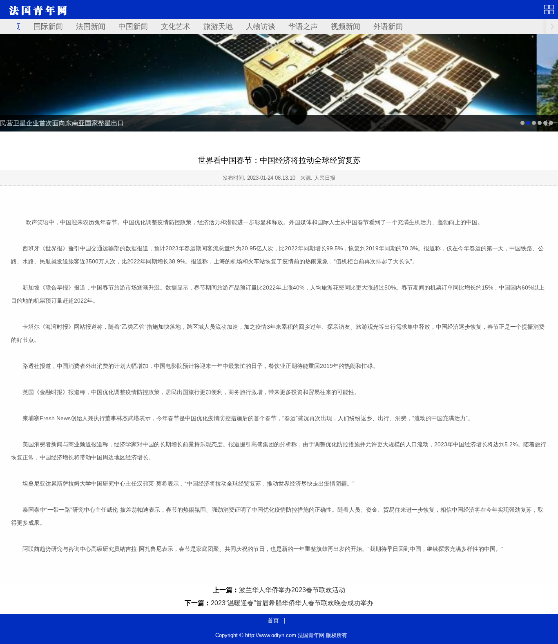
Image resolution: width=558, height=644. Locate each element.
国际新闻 (48, 26)
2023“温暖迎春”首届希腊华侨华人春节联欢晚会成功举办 (292, 602)
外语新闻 (388, 26)
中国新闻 (133, 26)
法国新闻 (90, 26)
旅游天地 (218, 26)
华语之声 (303, 26)
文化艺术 (175, 26)
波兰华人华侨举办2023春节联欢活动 (292, 589)
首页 (273, 620)
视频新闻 (345, 26)
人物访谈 (260, 26)
